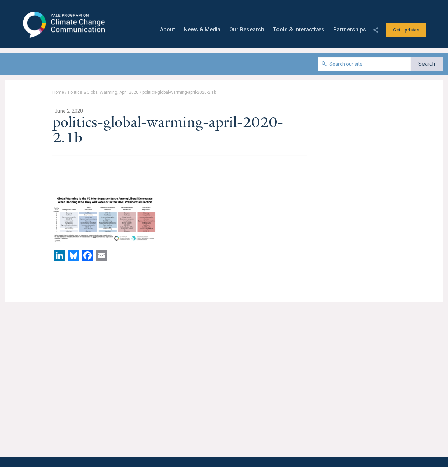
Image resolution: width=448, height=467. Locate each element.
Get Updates (406, 30)
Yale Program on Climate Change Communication (63, 25)
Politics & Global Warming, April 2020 (103, 92)
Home (58, 92)
